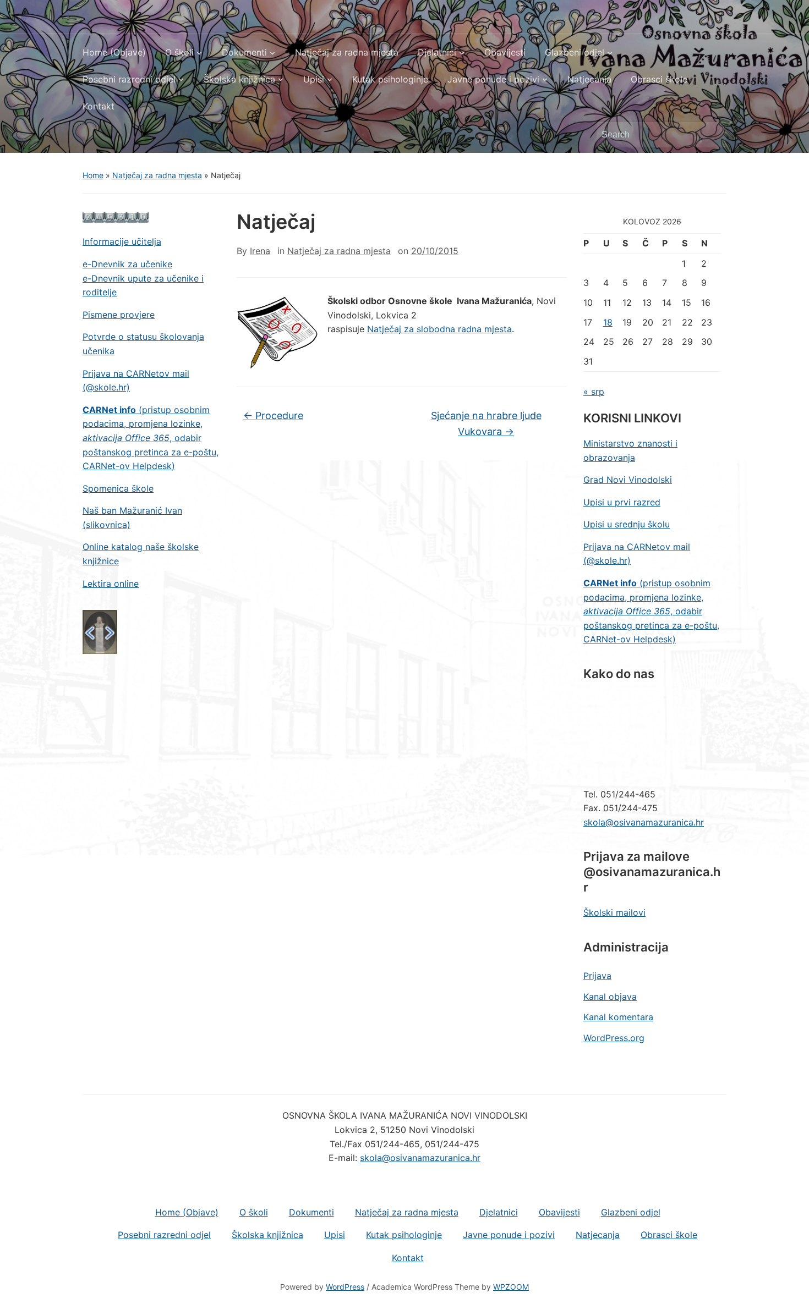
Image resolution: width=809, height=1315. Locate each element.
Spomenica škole (118, 488)
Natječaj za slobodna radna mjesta (439, 328)
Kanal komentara (618, 1016)
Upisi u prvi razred (621, 502)
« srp (593, 391)
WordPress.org (613, 1037)
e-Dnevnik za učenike (127, 263)
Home (93, 175)
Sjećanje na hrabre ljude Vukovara (486, 423)
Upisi (313, 79)
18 (608, 322)
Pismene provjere (119, 314)
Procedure (273, 415)
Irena (260, 250)
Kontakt (98, 106)
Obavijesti (505, 52)
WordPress (345, 1286)
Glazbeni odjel (574, 52)
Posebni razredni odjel (129, 79)
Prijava (597, 975)
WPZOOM (511, 1286)
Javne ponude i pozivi (493, 79)
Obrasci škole (659, 79)
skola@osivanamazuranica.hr (643, 822)
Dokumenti (244, 52)
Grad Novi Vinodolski (627, 479)
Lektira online (111, 583)
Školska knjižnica (239, 79)
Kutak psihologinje (390, 79)
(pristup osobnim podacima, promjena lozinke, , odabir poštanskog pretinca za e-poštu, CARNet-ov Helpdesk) (150, 437)
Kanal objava (610, 996)
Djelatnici (437, 52)
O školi (179, 52)
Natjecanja (589, 79)
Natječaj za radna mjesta (346, 52)
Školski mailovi (614, 912)
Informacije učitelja (122, 241)
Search (712, 135)
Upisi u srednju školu (626, 524)
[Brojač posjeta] (116, 216)
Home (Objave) (114, 52)
